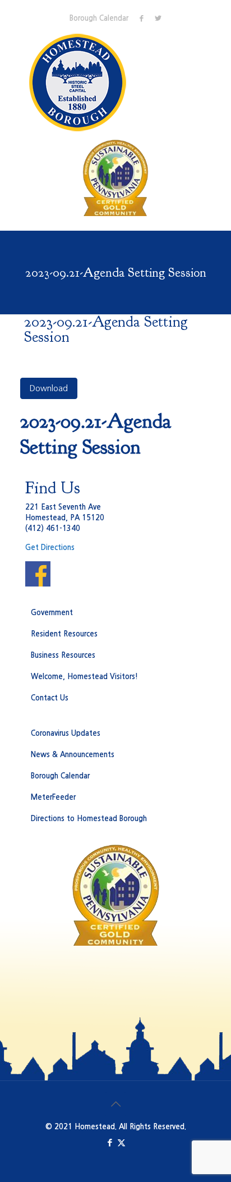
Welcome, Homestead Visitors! (84, 676)
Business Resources (63, 655)
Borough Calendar (99, 18)
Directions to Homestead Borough (89, 818)
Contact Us (49, 698)
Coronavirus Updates (65, 733)
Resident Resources (64, 634)
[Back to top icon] (115, 1104)
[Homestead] (80, 82)
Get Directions (50, 547)
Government (52, 612)
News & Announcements (72, 754)
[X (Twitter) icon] (121, 1142)
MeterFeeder (53, 797)
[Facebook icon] (109, 1142)
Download (49, 388)
